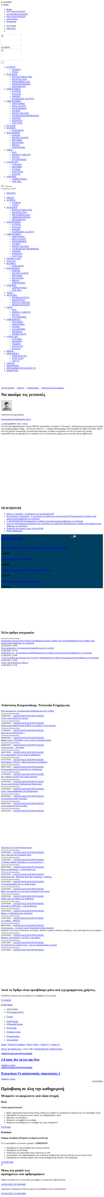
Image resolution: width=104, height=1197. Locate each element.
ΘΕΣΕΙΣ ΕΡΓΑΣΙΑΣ (21, 305)
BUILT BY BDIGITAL (11, 1049)
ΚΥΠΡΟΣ (10, 67)
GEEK (9, 150)
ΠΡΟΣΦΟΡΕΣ (12, 366)
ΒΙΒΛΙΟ (16, 145)
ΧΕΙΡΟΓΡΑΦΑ (18, 147)
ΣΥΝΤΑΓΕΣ (17, 172)
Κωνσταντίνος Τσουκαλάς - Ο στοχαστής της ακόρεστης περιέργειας (38, 516)
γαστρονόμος (12, 19)
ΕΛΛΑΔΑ (16, 94)
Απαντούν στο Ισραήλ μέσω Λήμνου (24, 528)
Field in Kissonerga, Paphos (16, 559)
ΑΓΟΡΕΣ (16, 111)
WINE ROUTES (19, 356)
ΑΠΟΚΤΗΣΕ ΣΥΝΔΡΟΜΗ (13, 1184)
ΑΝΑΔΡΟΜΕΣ (18, 329)
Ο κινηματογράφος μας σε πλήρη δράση (18, 884)
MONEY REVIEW (20, 113)
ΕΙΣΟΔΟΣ (11, 28)
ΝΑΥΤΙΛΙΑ (17, 123)
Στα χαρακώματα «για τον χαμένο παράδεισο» (21, 755)
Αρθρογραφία (33, 388)
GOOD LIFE (12, 162)
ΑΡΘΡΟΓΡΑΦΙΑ (19, 179)
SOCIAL (16, 157)
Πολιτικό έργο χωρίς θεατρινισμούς (16, 847)
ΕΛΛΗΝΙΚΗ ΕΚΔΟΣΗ (17, 14)
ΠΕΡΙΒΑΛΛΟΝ (13, 258)
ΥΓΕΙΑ (15, 72)
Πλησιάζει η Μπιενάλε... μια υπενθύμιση (19, 906)
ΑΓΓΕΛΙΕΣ (11, 295)
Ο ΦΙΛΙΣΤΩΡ (15, 521)
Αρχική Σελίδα (7, 388)
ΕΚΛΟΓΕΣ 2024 (19, 79)
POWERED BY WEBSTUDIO (48, 1049)
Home (9, 9)
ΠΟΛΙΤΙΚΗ (11, 74)
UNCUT (16, 361)
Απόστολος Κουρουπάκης (52, 388)
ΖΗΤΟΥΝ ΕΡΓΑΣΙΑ (21, 302)
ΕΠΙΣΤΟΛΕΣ (12, 370)
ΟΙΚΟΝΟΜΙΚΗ (13, 101)
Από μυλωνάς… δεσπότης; (13, 747)
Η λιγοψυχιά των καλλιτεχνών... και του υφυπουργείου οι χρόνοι (29, 945)
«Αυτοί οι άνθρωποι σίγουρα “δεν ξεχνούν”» (20, 658)
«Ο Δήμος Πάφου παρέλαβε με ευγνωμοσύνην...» (22, 862)
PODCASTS (17, 358)
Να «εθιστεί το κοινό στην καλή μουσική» (19, 777)
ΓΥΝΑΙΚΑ (17, 164)
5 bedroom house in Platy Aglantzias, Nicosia (26, 570)
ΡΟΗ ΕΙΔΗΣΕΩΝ (14, 531)
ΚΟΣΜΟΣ (11, 128)
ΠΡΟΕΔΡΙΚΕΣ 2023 (21, 81)
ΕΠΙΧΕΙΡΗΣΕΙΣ (19, 108)
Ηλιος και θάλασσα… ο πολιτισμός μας (18, 869)
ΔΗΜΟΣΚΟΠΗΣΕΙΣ (21, 84)
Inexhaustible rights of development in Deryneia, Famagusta (34, 547)
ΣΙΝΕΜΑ (16, 135)
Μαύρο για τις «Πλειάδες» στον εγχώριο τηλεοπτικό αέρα (26, 740)
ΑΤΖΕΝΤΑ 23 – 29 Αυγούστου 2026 (17, 653)
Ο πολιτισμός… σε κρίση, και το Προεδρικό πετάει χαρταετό (27, 928)
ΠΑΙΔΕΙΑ (16, 69)
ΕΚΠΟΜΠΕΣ (12, 353)
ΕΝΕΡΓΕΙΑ (17, 120)
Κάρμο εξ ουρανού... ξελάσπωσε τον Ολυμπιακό (30, 514)
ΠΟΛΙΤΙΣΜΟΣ (13, 133)
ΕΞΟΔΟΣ (16, 174)
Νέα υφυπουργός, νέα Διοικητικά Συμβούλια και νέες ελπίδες (27, 648)
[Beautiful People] (14, 1024)
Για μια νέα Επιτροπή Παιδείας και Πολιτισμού (21, 784)
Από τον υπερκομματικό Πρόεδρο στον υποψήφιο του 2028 (34, 523)
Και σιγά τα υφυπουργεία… (13, 733)
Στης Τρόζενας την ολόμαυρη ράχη (16, 855)
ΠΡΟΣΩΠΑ (17, 331)
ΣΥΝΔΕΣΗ (6, 1000)
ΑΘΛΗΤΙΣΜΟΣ (13, 89)
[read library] (12, 1040)
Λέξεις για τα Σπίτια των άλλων (14, 662)
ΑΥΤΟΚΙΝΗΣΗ (19, 159)
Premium (53, 521)
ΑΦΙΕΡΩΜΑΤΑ (13, 319)
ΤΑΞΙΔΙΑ (16, 169)
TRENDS (16, 118)
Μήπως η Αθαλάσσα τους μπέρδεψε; (17, 913)
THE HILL (17, 181)
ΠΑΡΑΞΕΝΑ (18, 130)
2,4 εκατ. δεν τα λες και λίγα (20, 1059)
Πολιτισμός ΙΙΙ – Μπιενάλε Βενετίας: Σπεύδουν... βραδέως (26, 877)
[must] (9, 1017)
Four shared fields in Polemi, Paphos (21, 581)
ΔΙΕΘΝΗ (16, 96)
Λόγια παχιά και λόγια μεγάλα (14, 806)
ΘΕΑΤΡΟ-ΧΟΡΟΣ (20, 137)
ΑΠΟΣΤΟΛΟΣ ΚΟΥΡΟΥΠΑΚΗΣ (28, 716)
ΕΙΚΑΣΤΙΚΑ (18, 142)
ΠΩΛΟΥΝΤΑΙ (18, 300)
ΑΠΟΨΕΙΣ (11, 176)
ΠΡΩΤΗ (10, 198)
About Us (44, 1044)
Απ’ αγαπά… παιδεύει (10, 920)
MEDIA (10, 351)
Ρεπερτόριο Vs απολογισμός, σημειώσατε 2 (30, 1073)
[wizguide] (11, 1028)
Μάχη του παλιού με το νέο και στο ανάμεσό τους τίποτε (25, 891)
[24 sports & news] (15, 1012)
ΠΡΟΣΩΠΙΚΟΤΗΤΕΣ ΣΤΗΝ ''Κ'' (21, 368)
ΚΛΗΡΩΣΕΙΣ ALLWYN (23, 99)
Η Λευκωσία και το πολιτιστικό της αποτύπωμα (21, 769)
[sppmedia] (7, 1005)
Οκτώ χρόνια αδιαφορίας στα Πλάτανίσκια (19, 791)
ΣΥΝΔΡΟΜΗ (7, 1162)
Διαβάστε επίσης (8, 1065)
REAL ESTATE (19, 106)
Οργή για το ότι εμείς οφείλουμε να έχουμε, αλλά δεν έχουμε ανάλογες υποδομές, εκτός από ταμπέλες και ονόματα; (51, 930)
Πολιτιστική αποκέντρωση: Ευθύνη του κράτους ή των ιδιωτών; (28, 725)
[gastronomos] (13, 1036)
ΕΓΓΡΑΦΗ (6, 1127)
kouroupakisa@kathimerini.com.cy (16, 419)
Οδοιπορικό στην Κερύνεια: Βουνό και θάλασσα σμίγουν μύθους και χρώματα (35, 641)
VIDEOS (10, 363)
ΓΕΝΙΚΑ (16, 327)
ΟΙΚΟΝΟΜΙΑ (18, 103)
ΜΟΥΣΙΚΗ (17, 140)
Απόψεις (20, 388)
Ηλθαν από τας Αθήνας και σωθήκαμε (17, 899)
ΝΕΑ (14, 152)
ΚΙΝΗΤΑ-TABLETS (21, 155)
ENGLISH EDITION (15, 16)
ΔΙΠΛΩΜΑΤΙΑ (19, 86)
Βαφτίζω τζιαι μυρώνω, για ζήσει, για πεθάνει (20, 937)
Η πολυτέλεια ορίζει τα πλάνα (14, 798)
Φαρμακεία (11, 21)
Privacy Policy (33, 1044)
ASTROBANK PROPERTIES (25, 116)
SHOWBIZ (17, 167)
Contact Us (55, 1044)
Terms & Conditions (16, 1044)
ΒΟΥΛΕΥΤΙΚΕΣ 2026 (22, 77)
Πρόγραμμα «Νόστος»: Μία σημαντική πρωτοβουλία (24, 762)
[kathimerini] (12, 1021)
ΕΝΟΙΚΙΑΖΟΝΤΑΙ (20, 297)
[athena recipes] (13, 1032)
